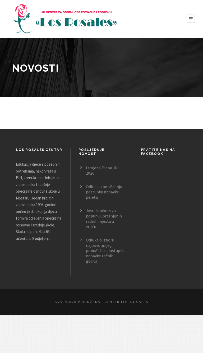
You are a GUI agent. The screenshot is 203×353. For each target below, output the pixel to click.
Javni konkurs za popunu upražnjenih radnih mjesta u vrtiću (104, 218)
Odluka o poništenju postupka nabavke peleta (104, 192)
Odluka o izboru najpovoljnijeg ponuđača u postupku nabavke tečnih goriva (105, 250)
